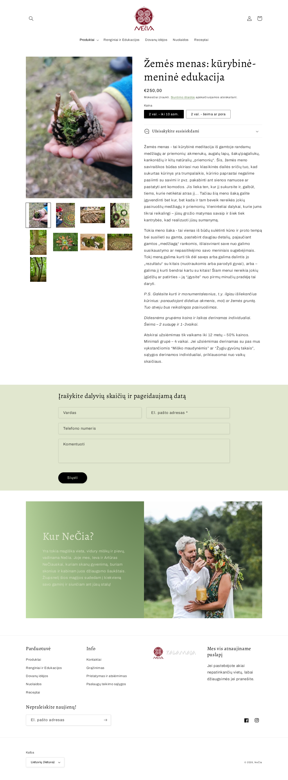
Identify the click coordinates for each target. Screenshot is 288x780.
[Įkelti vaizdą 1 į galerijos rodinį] (38, 215)
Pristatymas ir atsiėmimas (106, 676)
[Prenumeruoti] (105, 720)
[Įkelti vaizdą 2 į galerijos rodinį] (65, 215)
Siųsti (72, 478)
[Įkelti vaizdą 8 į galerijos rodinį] (119, 242)
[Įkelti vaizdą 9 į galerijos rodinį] (38, 269)
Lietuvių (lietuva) (43, 762)
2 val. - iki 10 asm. (164, 114)
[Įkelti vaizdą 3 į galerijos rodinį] (92, 215)
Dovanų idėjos (37, 676)
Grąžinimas (95, 668)
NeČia (258, 762)
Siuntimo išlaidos (183, 97)
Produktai (87, 40)
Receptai (33, 692)
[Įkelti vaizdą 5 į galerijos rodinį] (38, 242)
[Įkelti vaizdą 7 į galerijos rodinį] (92, 242)
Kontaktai (93, 659)
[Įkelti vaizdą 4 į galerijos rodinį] (119, 215)
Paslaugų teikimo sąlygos (106, 684)
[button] (31, 18)
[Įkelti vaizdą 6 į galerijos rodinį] (65, 242)
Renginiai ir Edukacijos (44, 668)
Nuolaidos (34, 684)
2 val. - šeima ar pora (208, 114)
